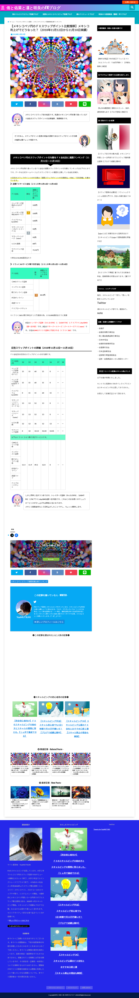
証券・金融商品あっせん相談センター (113, 359)
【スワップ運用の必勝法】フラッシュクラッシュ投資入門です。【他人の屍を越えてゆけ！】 (114, 196)
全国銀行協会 (104, 347)
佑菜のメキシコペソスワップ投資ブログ (57, 14)
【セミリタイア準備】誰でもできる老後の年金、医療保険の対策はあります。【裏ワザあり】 (114, 276)
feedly (52, 559)
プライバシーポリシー (56, 988)
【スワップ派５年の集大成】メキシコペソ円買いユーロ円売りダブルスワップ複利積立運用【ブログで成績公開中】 (113, 157)
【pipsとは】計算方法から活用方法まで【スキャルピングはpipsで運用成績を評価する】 (113, 237)
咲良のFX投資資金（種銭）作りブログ (113, 14)
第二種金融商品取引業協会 (109, 336)
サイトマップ (72, 988)
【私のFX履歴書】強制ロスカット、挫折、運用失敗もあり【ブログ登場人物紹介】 (114, 110)
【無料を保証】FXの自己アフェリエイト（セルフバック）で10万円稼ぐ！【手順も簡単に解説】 (113, 62)
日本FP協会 (103, 340)
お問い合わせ (130, 2)
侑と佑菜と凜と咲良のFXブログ (34, 7)
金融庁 (101, 328)
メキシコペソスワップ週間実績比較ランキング (29, 581)
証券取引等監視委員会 (107, 355)
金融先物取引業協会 (107, 332)
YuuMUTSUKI (24, 617)
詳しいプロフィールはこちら (49, 622)
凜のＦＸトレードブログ (85, 14)
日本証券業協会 (105, 351)
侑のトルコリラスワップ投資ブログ (25, 14)
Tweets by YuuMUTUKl (101, 829)
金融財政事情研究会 (107, 344)
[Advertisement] (51, 664)
